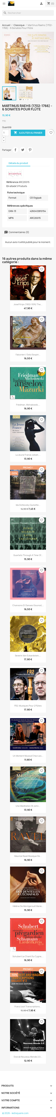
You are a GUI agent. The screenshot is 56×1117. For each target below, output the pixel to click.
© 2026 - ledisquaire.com (15, 1113)
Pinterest (30, 150)
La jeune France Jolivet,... (28, 454)
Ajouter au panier (28, 132)
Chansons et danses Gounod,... (28, 605)
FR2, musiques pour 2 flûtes (28, 705)
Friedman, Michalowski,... (28, 404)
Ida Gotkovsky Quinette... (28, 505)
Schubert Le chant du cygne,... (28, 956)
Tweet (23, 150)
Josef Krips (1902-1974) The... (28, 304)
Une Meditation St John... (28, 806)
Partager (15, 150)
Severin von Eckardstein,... (28, 655)
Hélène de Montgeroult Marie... (28, 906)
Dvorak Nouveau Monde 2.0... (28, 1056)
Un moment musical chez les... (28, 755)
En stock (11, 186)
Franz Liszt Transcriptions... (28, 1006)
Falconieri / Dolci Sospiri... (28, 354)
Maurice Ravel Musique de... (28, 856)
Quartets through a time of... (28, 555)
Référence (12, 182)
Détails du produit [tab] (18, 163)
